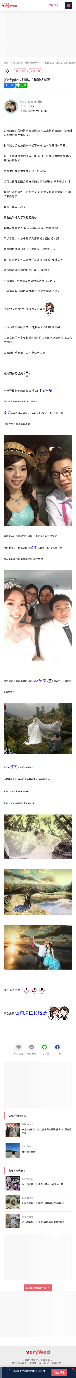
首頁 (6, 62)
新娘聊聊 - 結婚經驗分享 (26, 62)
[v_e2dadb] (11, 106)
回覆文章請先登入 (38, 1288)
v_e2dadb (31, 101)
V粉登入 (54, 5)
